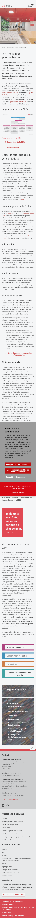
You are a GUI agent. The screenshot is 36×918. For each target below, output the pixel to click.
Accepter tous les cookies (16, 464)
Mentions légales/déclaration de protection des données (18, 487)
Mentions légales (18, 492)
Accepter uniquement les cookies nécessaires (18, 471)
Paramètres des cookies (15, 477)
